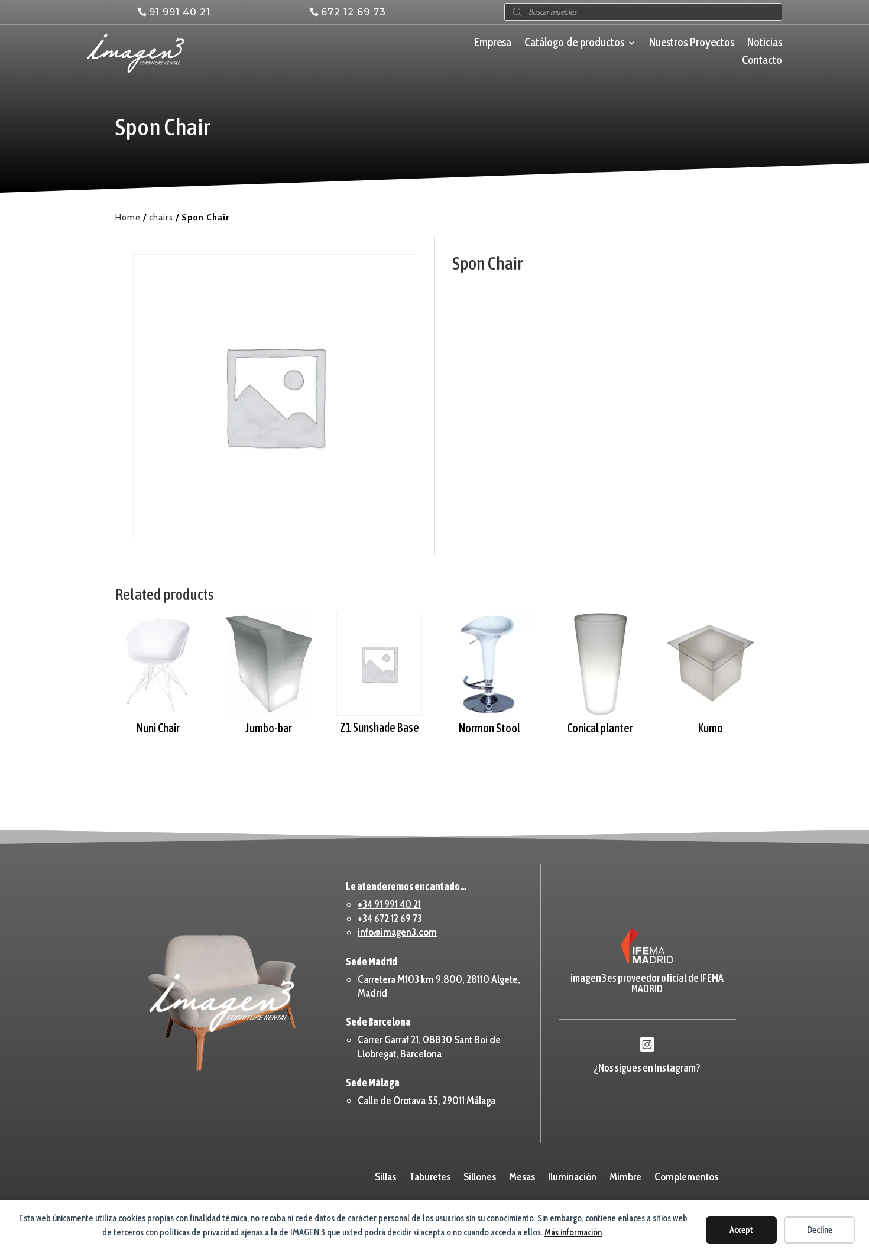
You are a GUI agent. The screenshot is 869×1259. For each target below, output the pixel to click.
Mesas (522, 1175)
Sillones (479, 1175)
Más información (573, 1232)
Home (128, 217)
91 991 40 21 (179, 12)
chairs (161, 217)
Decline (819, 1230)
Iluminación (572, 1175)
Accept (741, 1230)
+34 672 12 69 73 (390, 918)
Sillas (385, 1175)
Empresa (492, 43)
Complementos (686, 1175)
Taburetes (429, 1175)
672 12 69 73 (353, 12)
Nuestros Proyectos (691, 43)
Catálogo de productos (574, 43)
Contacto (762, 61)
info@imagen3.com (397, 932)
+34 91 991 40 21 (389, 904)
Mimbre (625, 1175)
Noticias (764, 43)
